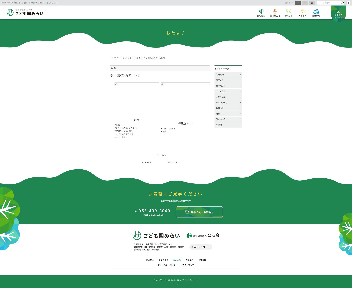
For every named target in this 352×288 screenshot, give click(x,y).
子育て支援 (221, 97)
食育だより (221, 85)
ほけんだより (222, 91)
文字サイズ (289, 3)
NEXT (171, 162)
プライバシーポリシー (168, 265)
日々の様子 (221, 119)
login (348, 3)
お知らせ (220, 108)
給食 (218, 113)
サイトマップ (188, 265)
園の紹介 (150, 260)
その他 (220, 125)
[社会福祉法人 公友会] (203, 235)
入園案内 (220, 74)
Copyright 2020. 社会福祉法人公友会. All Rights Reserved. (176, 280)
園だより (220, 80)
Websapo (176, 284)
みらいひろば (222, 102)
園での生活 (164, 260)
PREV (148, 162)
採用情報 (202, 260)
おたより (177, 260)
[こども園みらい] (156, 235)
